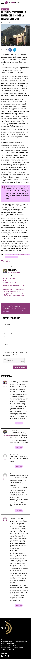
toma (28, 254)
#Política (5, 9)
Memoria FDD (10, 643)
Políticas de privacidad (18, 647)
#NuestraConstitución (7, 641)
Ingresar (28, 3)
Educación (8, 254)
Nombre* (6, 336)
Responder (19, 423)
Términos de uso (5, 647)
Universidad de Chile (11, 256)
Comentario (7, 324)
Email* (6, 344)
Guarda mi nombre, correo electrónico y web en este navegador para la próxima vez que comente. (15, 354)
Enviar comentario (20, 367)
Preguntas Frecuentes (7, 649)
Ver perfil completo (14, 272)
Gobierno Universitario (19, 254)
